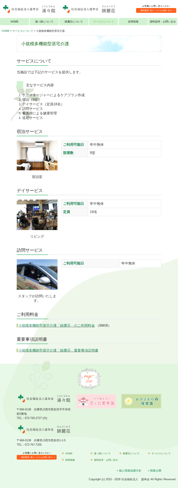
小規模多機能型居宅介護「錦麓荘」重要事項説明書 (58, 350)
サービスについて (103, 21)
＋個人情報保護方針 (129, 470)
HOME (14, 21)
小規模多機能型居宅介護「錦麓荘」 (56, 325)
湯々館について (44, 21)
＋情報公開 (154, 470)
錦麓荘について (74, 21)
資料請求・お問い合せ (163, 21)
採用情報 (133, 21)
